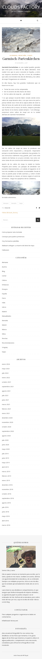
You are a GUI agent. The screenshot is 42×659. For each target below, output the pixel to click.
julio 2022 (5, 373)
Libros (4, 307)
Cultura (4, 280)
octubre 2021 (6, 382)
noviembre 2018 (7, 489)
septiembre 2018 (8, 498)
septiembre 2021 (8, 386)
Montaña (22, 55)
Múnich (4, 325)
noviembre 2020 (7, 422)
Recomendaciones (8, 343)
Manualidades (6, 316)
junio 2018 (5, 512)
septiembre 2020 (8, 431)
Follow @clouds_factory (10, 213)
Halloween (5, 250)
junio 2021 (5, 400)
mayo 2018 (6, 516)
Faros (4, 298)
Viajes (29, 55)
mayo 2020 (6, 449)
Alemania (13, 55)
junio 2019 (5, 458)
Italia (3, 303)
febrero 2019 (6, 476)
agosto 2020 (6, 436)
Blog (3, 271)
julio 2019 (5, 454)
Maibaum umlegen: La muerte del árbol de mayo (18, 245)
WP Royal (25, 655)
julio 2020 (5, 440)
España (4, 294)
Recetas (5, 338)
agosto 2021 (6, 391)
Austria (4, 267)
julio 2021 (5, 395)
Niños (4, 334)
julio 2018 (5, 507)
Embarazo (5, 285)
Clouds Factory (21, 7)
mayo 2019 (6, 462)
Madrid (4, 311)
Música (4, 329)
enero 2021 (6, 413)
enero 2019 (6, 480)
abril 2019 (5, 467)
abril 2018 (5, 521)
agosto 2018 (6, 503)
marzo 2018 (6, 525)
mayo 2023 (6, 369)
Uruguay (5, 347)
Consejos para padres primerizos (13, 237)
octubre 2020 (6, 427)
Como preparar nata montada (12, 232)
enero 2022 (6, 378)
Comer (4, 276)
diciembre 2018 (7, 485)
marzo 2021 (6, 404)
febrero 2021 (6, 409)
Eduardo (7, 208)
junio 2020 (5, 445)
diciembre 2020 (7, 418)
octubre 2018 (6, 494)
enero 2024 (6, 364)
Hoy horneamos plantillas (10, 241)
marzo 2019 (6, 471)
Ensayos (5, 289)
